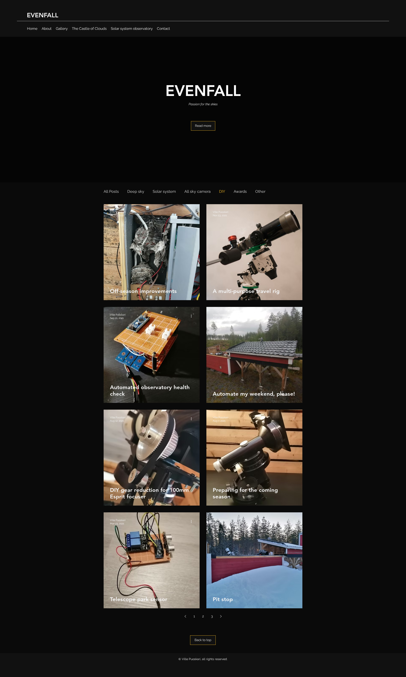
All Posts (111, 191)
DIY (222, 191)
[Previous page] (185, 616)
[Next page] (221, 616)
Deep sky (135, 191)
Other (260, 191)
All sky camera (197, 191)
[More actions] (192, 213)
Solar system (164, 191)
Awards (240, 191)
